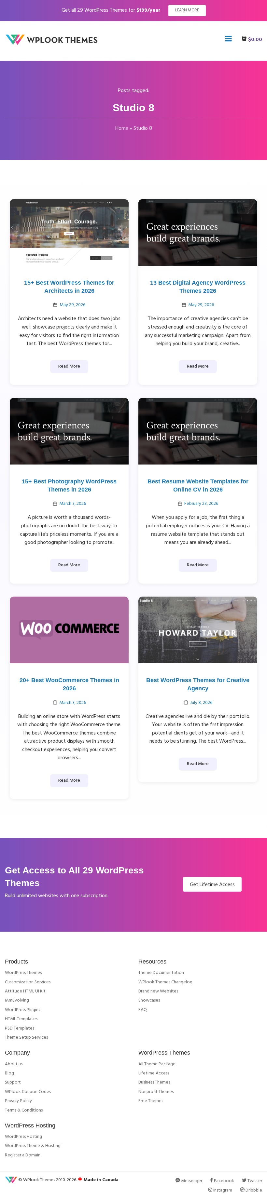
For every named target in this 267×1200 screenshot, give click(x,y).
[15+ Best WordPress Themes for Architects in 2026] (69, 232)
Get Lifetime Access (212, 885)
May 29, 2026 (72, 305)
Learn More (187, 10)
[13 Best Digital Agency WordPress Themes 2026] (197, 232)
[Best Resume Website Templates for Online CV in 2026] (197, 431)
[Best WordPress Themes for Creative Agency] (197, 630)
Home (121, 128)
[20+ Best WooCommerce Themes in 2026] (69, 630)
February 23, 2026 (201, 503)
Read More (69, 366)
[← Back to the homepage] (54, 44)
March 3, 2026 (72, 503)
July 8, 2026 (201, 703)
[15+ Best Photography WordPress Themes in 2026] (69, 431)
